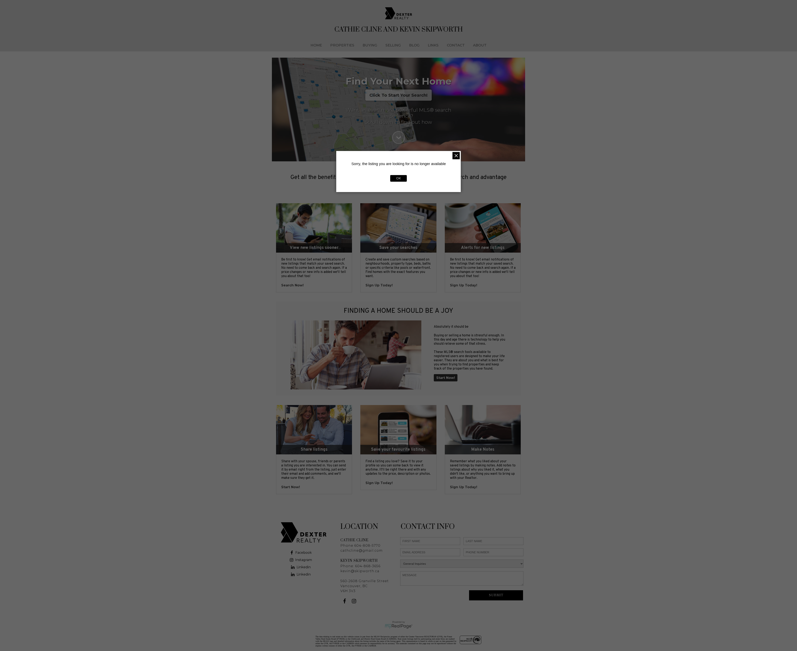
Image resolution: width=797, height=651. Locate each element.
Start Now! (445, 378)
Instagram (303, 560)
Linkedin (304, 567)
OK (398, 178)
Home (316, 45)
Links (433, 45)
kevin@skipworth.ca (359, 571)
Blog (414, 45)
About (480, 45)
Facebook (303, 553)
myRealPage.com (399, 626)
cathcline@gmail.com (361, 550)
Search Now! (292, 285)
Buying (370, 45)
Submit (496, 595)
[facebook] (345, 602)
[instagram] (354, 602)
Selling (393, 45)
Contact (456, 45)
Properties (342, 45)
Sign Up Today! (379, 285)
